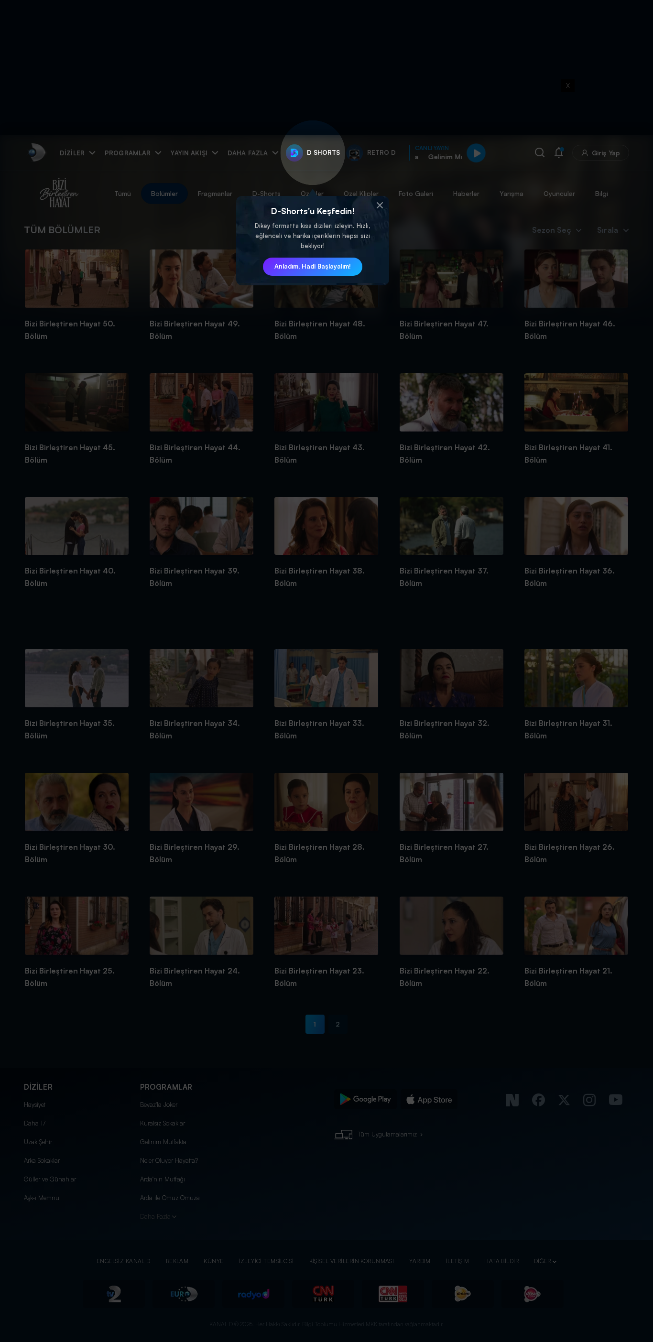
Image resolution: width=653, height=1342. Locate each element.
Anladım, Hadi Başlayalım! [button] (312, 266)
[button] (379, 205)
